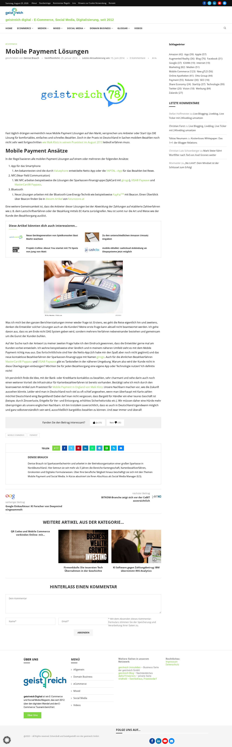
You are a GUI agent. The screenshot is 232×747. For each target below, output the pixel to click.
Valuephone (61, 170)
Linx (74, 3)
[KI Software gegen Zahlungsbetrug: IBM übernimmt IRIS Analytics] (136, 546)
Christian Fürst (177, 126)
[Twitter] (209, 3)
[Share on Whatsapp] (92, 448)
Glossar (122, 28)
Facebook (214, 58)
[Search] (224, 28)
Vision (188, 88)
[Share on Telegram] (99, 448)
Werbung (203, 88)
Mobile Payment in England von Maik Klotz (78, 387)
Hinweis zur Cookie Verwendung (92, 3)
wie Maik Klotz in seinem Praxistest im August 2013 (72, 142)
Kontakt (112, 3)
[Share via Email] (121, 448)
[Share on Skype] (114, 448)
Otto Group (203, 75)
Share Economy (180, 84)
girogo (125, 180)
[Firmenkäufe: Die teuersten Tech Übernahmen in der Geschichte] (83, 546)
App (189, 54)
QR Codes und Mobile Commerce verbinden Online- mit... (30, 533)
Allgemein (78, 669)
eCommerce (24, 28)
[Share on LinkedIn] (85, 448)
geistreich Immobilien (129, 667)
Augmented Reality (181, 58)
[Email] (224, 3)
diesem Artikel (54, 199)
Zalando (176, 92)
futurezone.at (76, 199)
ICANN (189, 62)
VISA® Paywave (140, 180)
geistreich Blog (126, 673)
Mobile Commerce (16, 435)
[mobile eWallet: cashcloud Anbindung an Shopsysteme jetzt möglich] (92, 250)
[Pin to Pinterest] (78, 448)
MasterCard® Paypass (28, 184)
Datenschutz (172, 664)
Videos (138, 28)
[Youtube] (219, 3)
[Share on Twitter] (71, 448)
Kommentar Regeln (61, 3)
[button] (7, 740)
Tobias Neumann (178, 138)
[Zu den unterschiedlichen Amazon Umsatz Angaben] (92, 237)
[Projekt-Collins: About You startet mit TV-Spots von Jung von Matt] (16, 250)
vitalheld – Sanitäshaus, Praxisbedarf (137, 678)
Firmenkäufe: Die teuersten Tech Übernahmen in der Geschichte (83, 569)
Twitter (175, 88)
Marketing (177, 67)
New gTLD (205, 71)
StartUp (198, 84)
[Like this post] (57, 448)
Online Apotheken (181, 75)
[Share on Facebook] (64, 448)
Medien (42, 28)
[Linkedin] (214, 3)
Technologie (215, 84)
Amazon (176, 54)
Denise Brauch (31, 57)
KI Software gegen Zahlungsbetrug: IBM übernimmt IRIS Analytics (136, 569)
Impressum (172, 661)
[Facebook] (204, 3)
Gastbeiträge (45, 3)
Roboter (192, 79)
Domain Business (100, 28)
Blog (201, 58)
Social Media (75, 28)
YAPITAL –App (114, 170)
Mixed (56, 28)
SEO (204, 79)
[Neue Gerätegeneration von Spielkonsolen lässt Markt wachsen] (16, 237)
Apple (200, 54)
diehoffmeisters (127, 676)
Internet (203, 62)
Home (9, 28)
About (34, 3)
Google (175, 62)
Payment (33, 435)
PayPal (118, 194)
